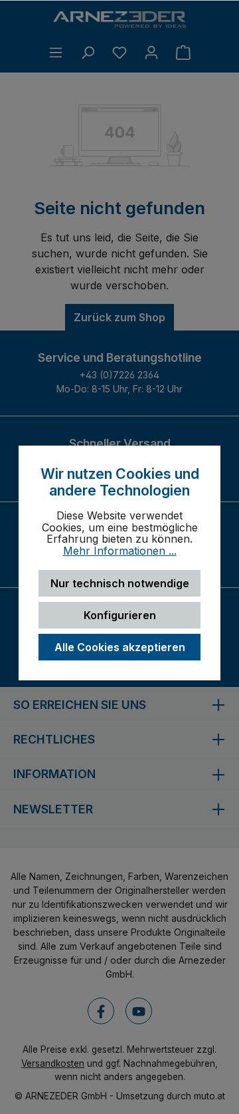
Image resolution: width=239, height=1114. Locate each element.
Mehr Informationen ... (120, 551)
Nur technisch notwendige (119, 583)
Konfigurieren (120, 615)
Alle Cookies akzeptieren (119, 647)
